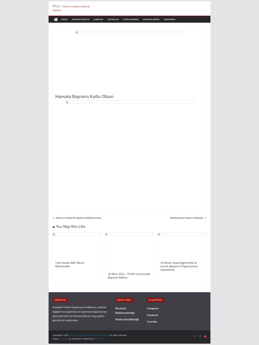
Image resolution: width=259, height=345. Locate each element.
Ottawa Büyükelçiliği (127, 319)
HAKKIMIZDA (169, 19)
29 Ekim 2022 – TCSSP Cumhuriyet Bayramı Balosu (129, 275)
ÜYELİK (64, 19)
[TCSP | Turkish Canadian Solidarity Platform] (56, 19)
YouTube (152, 321)
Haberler (98, 19)
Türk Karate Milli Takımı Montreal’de (69, 264)
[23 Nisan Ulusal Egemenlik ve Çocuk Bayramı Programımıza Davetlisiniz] (182, 234)
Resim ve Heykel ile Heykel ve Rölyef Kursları (78, 217)
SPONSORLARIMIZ (151, 19)
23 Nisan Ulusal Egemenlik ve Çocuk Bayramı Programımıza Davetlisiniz (179, 266)
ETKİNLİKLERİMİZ (131, 19)
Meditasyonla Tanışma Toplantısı (186, 217)
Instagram (153, 308)
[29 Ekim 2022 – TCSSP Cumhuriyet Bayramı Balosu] (129, 234)
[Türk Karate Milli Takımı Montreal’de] (77, 234)
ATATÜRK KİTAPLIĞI (80, 19)
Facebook (152, 315)
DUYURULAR (113, 19)
